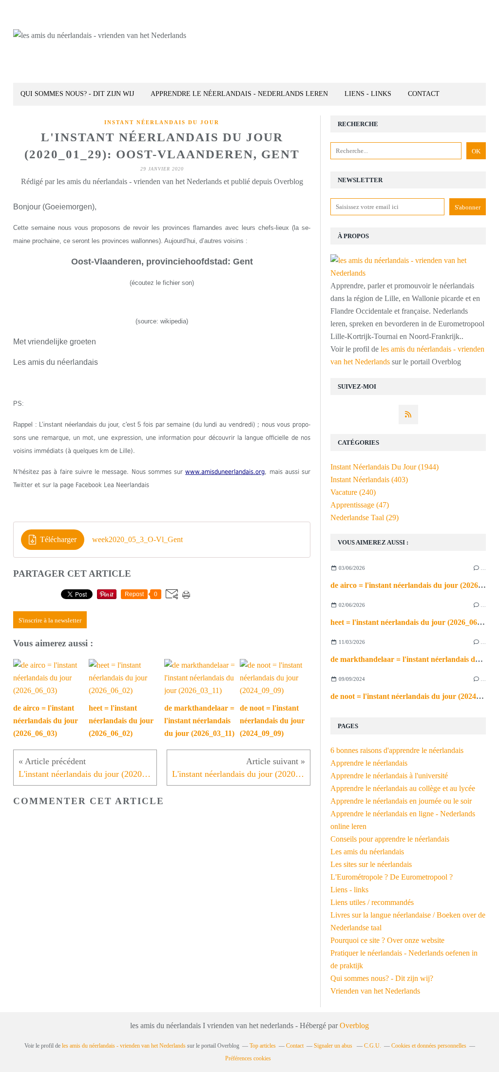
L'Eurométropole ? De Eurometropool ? (391, 877)
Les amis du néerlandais (367, 851)
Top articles (263, 1045)
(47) (359, 505)
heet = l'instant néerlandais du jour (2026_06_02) (410, 622)
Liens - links (349, 889)
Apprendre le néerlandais (368, 763)
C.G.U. (372, 1045)
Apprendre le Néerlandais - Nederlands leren (239, 93)
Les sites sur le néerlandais (371, 864)
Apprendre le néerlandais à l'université (389, 775)
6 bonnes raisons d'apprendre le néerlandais (396, 750)
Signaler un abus (334, 1045)
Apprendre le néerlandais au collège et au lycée (402, 788)
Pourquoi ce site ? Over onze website (387, 940)
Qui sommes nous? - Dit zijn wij (77, 93)
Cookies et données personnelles (428, 1045)
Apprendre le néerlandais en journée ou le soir (401, 801)
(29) (364, 517)
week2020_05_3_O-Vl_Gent (137, 539)
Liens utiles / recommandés (372, 902)
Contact (424, 93)
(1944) (384, 467)
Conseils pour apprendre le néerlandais (389, 839)
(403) (369, 479)
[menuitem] (77, 94)
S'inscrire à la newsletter (50, 620)
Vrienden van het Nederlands (375, 991)
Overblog (354, 1025)
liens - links (368, 93)
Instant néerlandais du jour (161, 122)
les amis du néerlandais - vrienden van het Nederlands (124, 1045)
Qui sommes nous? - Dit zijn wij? (381, 978)
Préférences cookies (248, 1058)
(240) (353, 492)
